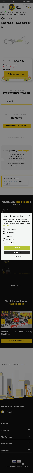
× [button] (29, 215)
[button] (16, 257)
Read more (6, 225)
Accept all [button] (17, 248)
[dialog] (16, 236)
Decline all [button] (17, 252)
